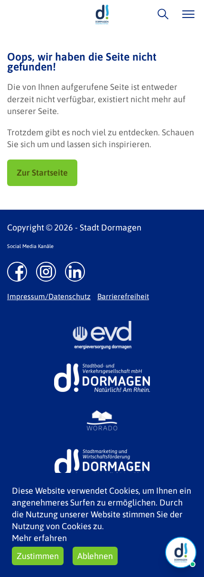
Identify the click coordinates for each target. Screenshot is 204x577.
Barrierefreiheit (123, 296)
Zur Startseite (42, 173)
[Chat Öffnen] (180, 552)
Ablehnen (95, 556)
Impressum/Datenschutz (49, 296)
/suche (160, 14)
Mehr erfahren (39, 538)
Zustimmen (38, 556)
